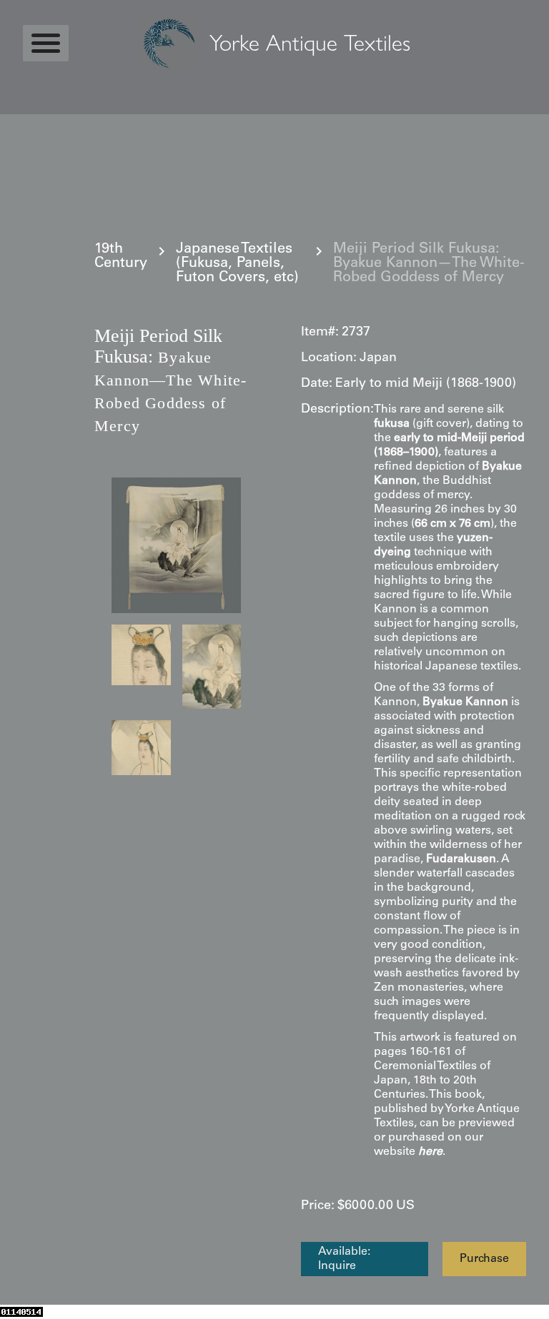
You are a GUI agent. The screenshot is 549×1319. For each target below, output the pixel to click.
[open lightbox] (176, 545)
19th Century (120, 257)
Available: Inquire (344, 1259)
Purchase (484, 1259)
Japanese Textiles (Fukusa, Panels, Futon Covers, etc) (237, 264)
